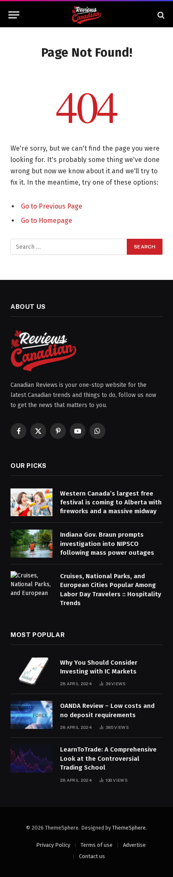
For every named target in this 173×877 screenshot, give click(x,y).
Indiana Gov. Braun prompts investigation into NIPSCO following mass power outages (107, 543)
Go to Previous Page (51, 206)
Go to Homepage (46, 220)
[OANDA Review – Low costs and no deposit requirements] (31, 715)
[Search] (160, 14)
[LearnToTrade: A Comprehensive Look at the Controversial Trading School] (31, 758)
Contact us (92, 856)
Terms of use (97, 845)
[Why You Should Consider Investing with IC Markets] (31, 672)
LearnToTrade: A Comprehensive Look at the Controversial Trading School (108, 758)
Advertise (134, 845)
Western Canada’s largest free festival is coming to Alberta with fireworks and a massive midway (111, 502)
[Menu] (13, 14)
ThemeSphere (129, 828)
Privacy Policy (53, 845)
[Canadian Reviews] (86, 15)
